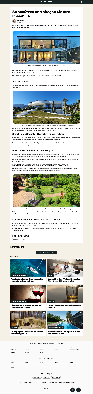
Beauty (12, 367)
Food (12, 365)
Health (12, 362)
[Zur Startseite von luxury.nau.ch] (46, 2)
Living (26, 362)
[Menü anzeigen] (82, 2)
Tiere (26, 365)
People (71, 347)
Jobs (30, 382)
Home (12, 6)
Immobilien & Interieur (22, 6)
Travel (41, 365)
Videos (27, 349)
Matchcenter (58, 347)
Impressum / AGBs (52, 382)
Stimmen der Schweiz (75, 349)
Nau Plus (42, 349)
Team (25, 382)
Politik (26, 347)
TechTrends (72, 365)
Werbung (20, 382)
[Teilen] (72, 390)
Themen (27, 352)
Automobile (58, 365)
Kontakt (35, 382)
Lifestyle (13, 352)
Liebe (41, 362)
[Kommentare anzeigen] (78, 390)
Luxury (56, 362)
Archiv (41, 352)
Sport (41, 347)
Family (71, 362)
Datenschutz (42, 382)
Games (56, 349)
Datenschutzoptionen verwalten (67, 382)
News (12, 347)
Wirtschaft (13, 349)
